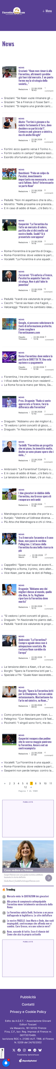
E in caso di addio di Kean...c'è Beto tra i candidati (29, 208)
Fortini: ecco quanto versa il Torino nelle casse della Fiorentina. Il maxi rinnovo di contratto (29, 149)
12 (25, 787)
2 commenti (48, 140)
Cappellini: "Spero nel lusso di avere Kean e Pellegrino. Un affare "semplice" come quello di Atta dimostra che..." (29, 564)
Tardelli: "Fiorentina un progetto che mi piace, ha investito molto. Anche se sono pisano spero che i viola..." (36, 450)
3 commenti (48, 242)
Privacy (1, 1054)
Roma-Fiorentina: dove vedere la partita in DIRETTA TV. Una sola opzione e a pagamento (29, 255)
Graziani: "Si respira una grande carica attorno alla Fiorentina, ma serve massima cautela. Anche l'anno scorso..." (29, 106)
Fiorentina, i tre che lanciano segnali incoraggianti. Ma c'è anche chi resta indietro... (29, 376)
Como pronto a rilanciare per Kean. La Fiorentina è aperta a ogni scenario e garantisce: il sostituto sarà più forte (29, 714)
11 (50, 783)
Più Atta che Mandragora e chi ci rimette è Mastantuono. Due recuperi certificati (29, 521)
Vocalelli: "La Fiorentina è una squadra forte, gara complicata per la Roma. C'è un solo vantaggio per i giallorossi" (29, 259)
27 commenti (49, 556)
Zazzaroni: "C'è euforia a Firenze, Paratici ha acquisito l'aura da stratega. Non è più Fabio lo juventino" (36, 280)
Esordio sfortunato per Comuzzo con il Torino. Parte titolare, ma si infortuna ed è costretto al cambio (29, 157)
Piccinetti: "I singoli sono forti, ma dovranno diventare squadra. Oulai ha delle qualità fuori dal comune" (29, 722)
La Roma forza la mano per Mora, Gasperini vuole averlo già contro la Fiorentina (29, 384)
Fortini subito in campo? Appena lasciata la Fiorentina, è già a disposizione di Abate (29, 153)
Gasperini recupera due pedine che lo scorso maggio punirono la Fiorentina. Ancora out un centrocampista (35, 743)
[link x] (13, 1050)
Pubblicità (28, 997)
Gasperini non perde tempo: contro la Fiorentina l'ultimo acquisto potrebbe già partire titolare (29, 770)
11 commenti (48, 460)
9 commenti (48, 191)
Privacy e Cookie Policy (28, 1012)
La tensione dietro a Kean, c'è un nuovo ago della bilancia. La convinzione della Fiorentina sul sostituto (29, 477)
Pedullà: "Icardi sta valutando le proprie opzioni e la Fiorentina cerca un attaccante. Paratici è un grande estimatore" (29, 299)
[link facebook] (19, 1050)
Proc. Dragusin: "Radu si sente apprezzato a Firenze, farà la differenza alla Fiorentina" (35, 404)
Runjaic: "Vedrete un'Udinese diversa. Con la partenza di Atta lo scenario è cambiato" (29, 517)
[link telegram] (34, 1050)
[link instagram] (24, 1050)
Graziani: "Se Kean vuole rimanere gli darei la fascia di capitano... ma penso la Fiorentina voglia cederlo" (29, 98)
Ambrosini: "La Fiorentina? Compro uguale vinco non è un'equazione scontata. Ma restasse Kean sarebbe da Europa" (29, 469)
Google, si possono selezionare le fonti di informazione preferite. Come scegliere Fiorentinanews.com (36, 327)
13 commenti (48, 290)
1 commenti (49, 89)
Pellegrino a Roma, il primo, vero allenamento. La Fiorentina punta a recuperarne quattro (29, 568)
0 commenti (49, 338)
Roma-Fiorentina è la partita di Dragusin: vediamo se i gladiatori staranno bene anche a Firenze (29, 251)
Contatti (28, 1004)
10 (45, 783)
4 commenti (48, 753)
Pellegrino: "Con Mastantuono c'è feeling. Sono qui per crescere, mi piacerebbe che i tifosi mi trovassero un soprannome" (29, 718)
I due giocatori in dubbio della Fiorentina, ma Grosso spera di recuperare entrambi (35, 496)
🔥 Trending (8, 889)
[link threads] (40, 1050)
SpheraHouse (33, 1055)
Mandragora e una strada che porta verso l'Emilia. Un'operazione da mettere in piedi (29, 513)
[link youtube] (29, 1050)
